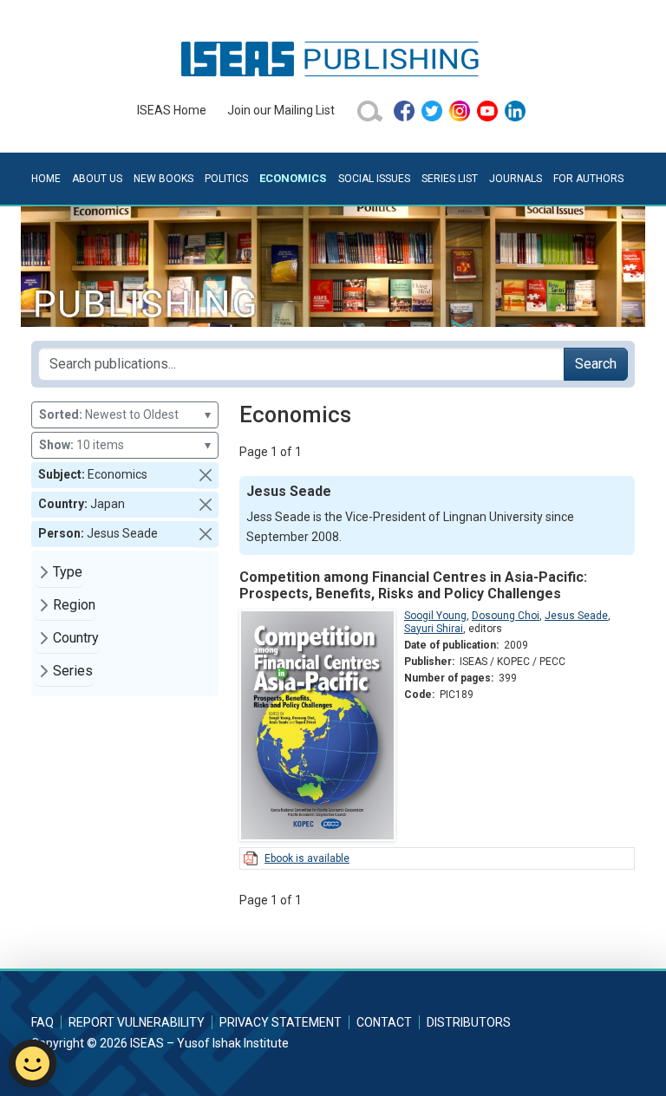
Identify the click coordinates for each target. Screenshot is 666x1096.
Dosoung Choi (505, 616)
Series (73, 670)
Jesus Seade (576, 616)
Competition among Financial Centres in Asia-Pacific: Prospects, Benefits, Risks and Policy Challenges (413, 585)
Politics (226, 179)
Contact (384, 1022)
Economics (292, 178)
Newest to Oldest (125, 414)
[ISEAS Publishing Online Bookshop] (333, 58)
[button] (206, 475)
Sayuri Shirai (433, 629)
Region (74, 605)
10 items (125, 445)
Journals (515, 179)
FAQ (42, 1022)
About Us (97, 179)
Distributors (469, 1022)
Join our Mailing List (281, 110)
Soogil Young (435, 616)
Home (46, 179)
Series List (449, 179)
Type (67, 572)
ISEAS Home (171, 110)
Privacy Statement (280, 1022)
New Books (163, 179)
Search (596, 364)
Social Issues (374, 179)
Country (76, 638)
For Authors (588, 179)
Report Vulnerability (137, 1022)
